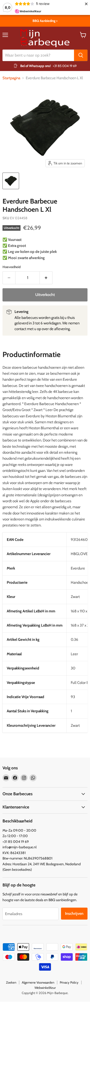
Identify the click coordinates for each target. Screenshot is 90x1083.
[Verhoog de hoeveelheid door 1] (46, 277)
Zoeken (11, 982)
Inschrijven (74, 913)
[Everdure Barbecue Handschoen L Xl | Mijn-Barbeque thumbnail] (11, 181)
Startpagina (11, 78)
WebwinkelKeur (45, 988)
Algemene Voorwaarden (38, 982)
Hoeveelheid (11, 267)
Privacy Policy (69, 982)
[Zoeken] (81, 55)
